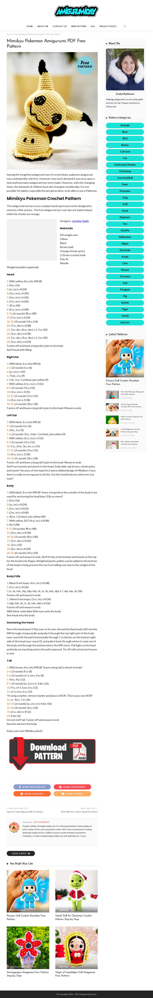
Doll (15, 34)
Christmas (63, 910)
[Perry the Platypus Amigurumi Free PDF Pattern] (112, 395)
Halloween (125, 236)
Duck (125, 210)
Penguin (125, 289)
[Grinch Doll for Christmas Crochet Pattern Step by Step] (76, 891)
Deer (125, 184)
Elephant (125, 217)
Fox (125, 223)
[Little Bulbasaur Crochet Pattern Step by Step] (112, 432)
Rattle (125, 302)
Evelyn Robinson (41, 822)
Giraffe (125, 230)
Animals (125, 125)
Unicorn (125, 322)
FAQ (93, 26)
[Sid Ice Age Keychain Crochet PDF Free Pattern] (112, 407)
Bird (125, 138)
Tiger (125, 309)
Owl (125, 282)
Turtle (125, 315)
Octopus (125, 276)
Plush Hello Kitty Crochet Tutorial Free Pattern (79, 812)
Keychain (22, 910)
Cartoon (125, 151)
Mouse (125, 269)
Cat (125, 158)
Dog (125, 197)
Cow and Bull (125, 177)
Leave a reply (19, 853)
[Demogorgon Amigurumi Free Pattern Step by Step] (28, 947)
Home (30, 26)
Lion (125, 263)
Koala (125, 256)
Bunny (125, 144)
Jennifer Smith (80, 221)
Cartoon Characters (19, 967)
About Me (42, 26)
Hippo (124, 243)
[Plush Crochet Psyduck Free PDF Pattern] (112, 420)
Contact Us (60, 26)
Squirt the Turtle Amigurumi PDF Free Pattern (25, 812)
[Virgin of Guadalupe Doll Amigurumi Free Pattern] (76, 947)
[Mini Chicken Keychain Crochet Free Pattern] (112, 445)
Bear (125, 131)
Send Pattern (78, 26)
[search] (125, 26)
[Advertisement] (32, 240)
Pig (125, 296)
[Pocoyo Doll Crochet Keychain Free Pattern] (28, 891)
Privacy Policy (108, 26)
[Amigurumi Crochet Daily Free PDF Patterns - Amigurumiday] (76, 11)
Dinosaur (125, 190)
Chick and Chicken (125, 164)
